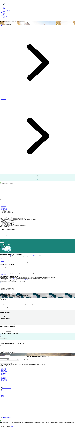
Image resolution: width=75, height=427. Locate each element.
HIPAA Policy (12, 426)
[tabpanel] (37, 368)
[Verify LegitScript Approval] (2, 420)
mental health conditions (9, 255)
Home (1, 390)
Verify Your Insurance (9, 24)
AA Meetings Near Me (3, 397)
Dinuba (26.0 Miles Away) (3, 369)
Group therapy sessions (3, 204)
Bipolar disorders (3, 258)
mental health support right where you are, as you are (28, 279)
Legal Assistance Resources (4, 209)
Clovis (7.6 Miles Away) (3, 368)
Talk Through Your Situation (3, 227)
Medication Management (3, 206)
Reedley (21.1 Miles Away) (4, 379)
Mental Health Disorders (3, 99)
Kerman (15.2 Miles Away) (3, 374)
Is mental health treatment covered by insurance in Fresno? (5, 363)
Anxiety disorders (3, 257)
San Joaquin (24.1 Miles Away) (4, 380)
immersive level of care (15, 278)
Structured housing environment (4, 208)
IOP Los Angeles (2, 396)
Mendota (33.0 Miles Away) (4, 377)
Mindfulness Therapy (3, 207)
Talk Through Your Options (3, 24)
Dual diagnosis (19, 255)
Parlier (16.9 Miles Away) (3, 378)
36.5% (33, 255)
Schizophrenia (2, 261)
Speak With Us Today (3, 355)
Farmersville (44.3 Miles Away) (4, 371)
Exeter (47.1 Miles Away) (3, 370)
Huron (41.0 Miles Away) (3, 373)
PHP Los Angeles (2, 395)
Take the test (2, 242)
